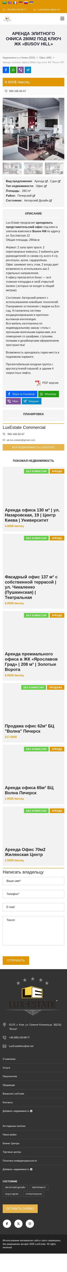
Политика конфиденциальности (20, 1160)
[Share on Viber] (20, 70)
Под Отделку (12, 1194)
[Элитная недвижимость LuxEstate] (6, 19)
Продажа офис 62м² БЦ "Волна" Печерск (29, 729)
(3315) (19, 57)
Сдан (54, 181)
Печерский (25, 195)
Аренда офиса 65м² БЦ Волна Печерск (29, 790)
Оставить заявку (20, 1208)
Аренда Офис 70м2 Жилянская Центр (25, 852)
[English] (10, 2)
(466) (45, 57)
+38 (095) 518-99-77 (16, 9)
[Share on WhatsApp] (13, 70)
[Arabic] (4, 2)
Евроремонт (39, 1187)
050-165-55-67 (17, 91)
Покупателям (10, 1076)
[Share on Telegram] (28, 70)
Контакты (8, 1102)
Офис (40, 186)
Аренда (39, 181)
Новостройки (9, 1134)
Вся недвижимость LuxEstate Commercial (33, 448)
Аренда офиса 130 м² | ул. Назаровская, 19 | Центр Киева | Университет (32, 515)
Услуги (6, 1067)
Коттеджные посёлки (14, 1126)
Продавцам (9, 1085)
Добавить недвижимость (16, 1111)
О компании (9, 1059)
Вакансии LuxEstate (13, 1093)
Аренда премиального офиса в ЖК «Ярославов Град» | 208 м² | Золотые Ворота (31, 661)
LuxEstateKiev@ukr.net (48, 9)
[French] (15, 2)
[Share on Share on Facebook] (6, 70)
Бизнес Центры (11, 1143)
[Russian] (26, 2)
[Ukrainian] (31, 2)
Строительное (34, 1194)
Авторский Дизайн (36, 200)
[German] (20, 2)
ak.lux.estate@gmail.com (21, 440)
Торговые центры (12, 1152)
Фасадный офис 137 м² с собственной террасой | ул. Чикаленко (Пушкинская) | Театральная (31, 587)
